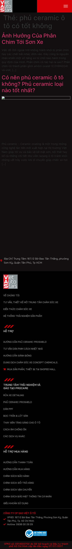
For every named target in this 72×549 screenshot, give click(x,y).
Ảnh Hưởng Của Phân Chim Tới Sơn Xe (29, 38)
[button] (66, 6)
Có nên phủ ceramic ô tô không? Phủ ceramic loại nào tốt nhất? (32, 84)
